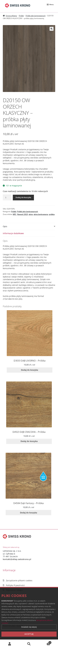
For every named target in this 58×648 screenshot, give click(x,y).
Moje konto (9, 644)
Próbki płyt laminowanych (35, 15)
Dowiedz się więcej (29, 627)
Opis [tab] (5, 226)
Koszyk (44, 641)
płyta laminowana (41, 214)
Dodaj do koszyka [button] (29, 370)
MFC (14, 214)
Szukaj (29, 644)
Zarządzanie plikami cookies (19, 580)
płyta (31, 214)
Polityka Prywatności (15, 585)
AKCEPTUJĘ (29, 634)
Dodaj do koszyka (23, 197)
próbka (52, 214)
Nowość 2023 (22, 214)
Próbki (21, 15)
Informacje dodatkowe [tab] (13, 233)
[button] (51, 29)
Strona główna (11, 15)
